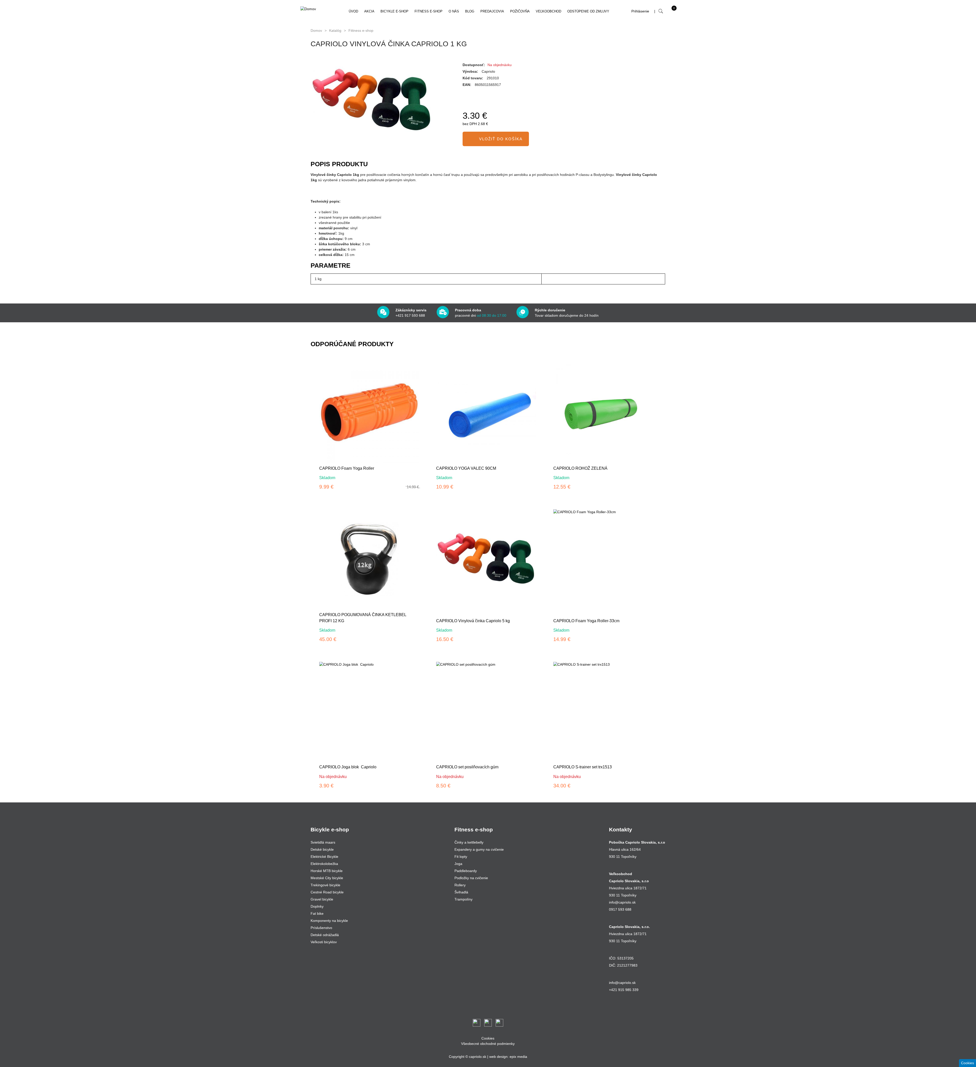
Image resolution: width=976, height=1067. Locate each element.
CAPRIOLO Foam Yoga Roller (346, 468)
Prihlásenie (640, 11)
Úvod (353, 11)
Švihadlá (461, 892)
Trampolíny (463, 899)
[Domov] (319, 9)
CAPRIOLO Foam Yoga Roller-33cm (586, 621)
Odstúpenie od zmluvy (588, 11)
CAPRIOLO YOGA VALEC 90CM (466, 468)
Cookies (487, 1038)
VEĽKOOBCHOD (548, 11)
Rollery (460, 885)
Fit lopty (460, 857)
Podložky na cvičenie (471, 878)
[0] (669, 12)
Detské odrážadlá (325, 935)
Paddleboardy (465, 871)
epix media (518, 1057)
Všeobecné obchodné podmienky (488, 1044)
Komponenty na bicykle (329, 921)
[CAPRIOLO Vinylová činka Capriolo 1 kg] (381, 100)
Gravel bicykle (322, 899)
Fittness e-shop (360, 30)
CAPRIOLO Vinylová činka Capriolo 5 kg (473, 621)
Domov (316, 30)
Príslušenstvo (321, 928)
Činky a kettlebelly (468, 842)
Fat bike (317, 913)
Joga (458, 864)
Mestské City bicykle (327, 878)
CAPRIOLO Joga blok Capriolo (347, 767)
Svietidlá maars (323, 842)
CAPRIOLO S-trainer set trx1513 (582, 767)
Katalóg (335, 30)
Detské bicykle (322, 849)
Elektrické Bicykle (324, 857)
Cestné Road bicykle (327, 892)
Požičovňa (520, 11)
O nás (454, 11)
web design (498, 1057)
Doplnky (317, 906)
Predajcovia (492, 11)
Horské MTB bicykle (327, 871)
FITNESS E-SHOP (429, 11)
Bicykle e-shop (394, 11)
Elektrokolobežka (324, 864)
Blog (469, 11)
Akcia (369, 11)
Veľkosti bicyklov (324, 942)
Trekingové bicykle (325, 885)
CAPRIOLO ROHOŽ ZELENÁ (580, 468)
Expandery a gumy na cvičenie (479, 849)
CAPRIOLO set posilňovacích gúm (467, 767)
